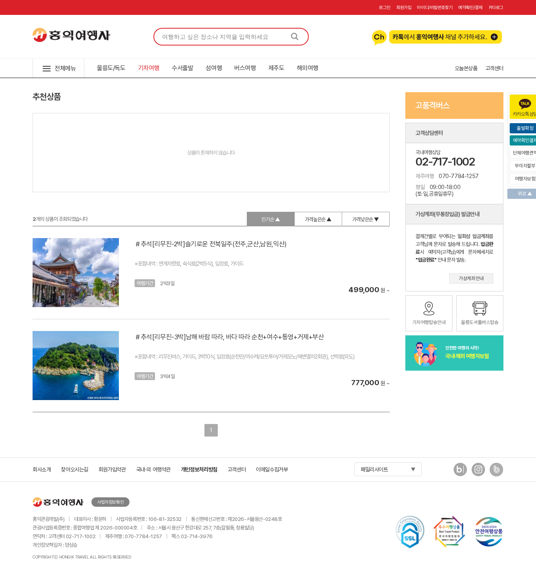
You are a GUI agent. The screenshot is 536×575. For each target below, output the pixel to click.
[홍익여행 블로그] (460, 474)
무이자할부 (525, 166)
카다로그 (496, 7)
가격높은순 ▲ (318, 219)
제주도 (276, 68)
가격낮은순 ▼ (365, 219)
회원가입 (403, 7)
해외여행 (307, 68)
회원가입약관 (112, 469)
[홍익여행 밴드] (496, 474)
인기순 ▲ (270, 219)
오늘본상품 (466, 68)
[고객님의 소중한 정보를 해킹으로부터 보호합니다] (410, 532)
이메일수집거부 (272, 469)
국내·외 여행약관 (153, 469)
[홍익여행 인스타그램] (478, 474)
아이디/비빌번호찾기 (434, 7)
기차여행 (148, 68)
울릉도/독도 (111, 68)
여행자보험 (525, 179)
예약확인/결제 (470, 7)
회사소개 (42, 469)
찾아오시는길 (74, 469)
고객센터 (494, 68)
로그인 (384, 7)
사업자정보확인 (110, 502)
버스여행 (244, 68)
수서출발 (182, 68)
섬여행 (214, 68)
